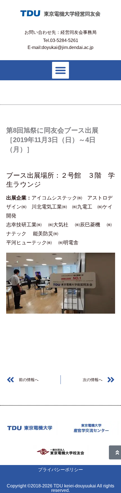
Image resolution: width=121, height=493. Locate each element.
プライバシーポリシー (60, 469)
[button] (60, 70)
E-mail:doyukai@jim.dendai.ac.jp (60, 47)
